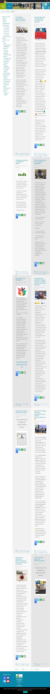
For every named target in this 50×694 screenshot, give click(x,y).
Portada (19, 154)
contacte (21, 687)
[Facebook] (8, 677)
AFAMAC (17, 405)
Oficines (5, 20)
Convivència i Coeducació (23, 272)
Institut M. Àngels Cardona (3, 6)
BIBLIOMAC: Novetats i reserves (6, 48)
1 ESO (37, 153)
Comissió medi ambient (42, 154)
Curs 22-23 (6, 31)
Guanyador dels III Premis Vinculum (22, 411)
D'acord (25, 692)
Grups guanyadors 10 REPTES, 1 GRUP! (22, 161)
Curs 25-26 (22, 153)
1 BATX (37, 271)
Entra (48, 1)
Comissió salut (7, 58)
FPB (42, 551)
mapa (17, 687)
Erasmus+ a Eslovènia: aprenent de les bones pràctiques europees (21, 561)
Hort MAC (24, 154)
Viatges (5, 94)
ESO (37, 155)
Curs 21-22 (6, 33)
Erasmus (26, 663)
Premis (42, 273)
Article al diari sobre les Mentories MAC (39, 559)
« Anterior (16, 669)
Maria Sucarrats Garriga (21, 22)
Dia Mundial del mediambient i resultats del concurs (39, 19)
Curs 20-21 (6, 35)
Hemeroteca (6, 25)
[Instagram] (4, 677)
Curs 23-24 (6, 30)
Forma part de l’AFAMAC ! (20, 279)
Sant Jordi (6, 93)
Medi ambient (37, 156)
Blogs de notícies (6, 16)
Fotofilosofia (7, 68)
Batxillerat (41, 271)
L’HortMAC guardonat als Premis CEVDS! (20, 18)
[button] (19, 34)
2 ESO (39, 153)
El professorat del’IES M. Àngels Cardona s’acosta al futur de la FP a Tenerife (40, 281)
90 (33, 669)
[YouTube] (8, 681)
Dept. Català (39, 272)
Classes (4, 21)
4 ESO (45, 153)
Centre (7, 11)
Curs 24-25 (6, 28)
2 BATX (21, 550)
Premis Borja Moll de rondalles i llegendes (40, 161)
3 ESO (42, 153)
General (26, 153)
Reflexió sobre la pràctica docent (7, 89)
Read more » (37, 395)
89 (31, 669)
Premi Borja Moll (37, 273)
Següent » (37, 669)
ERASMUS (6, 66)
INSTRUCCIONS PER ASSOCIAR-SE (21, 364)
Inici (3, 11)
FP (43, 404)
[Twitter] (4, 681)
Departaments (6, 23)
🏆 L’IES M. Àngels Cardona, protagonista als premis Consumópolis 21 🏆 (40, 415)
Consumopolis (45, 552)
